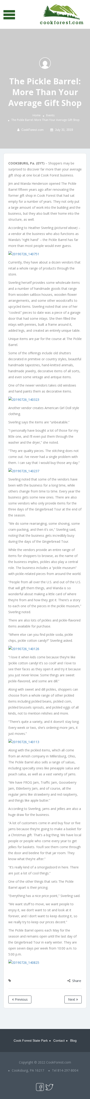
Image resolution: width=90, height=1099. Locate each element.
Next (72, 999)
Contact (59, 1040)
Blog (73, 1040)
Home (37, 115)
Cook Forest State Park (31, 1040)
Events (50, 115)
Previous (21, 999)
